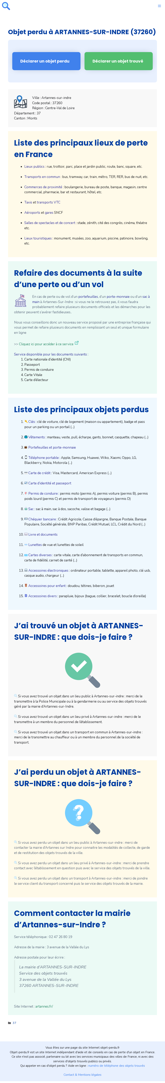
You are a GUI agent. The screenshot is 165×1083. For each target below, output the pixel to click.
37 (14, 1023)
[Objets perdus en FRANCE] (6, 6)
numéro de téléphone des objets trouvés (116, 1066)
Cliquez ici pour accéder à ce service (46, 344)
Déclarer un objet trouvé (118, 61)
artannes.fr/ (44, 1006)
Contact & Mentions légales (82, 1075)
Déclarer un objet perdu (44, 61)
